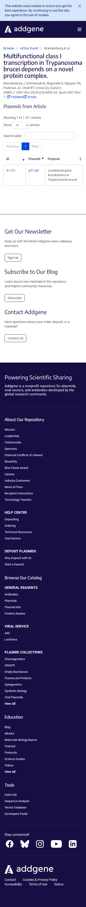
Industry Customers (17, 480)
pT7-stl (34, 170)
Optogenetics (13, 684)
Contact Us (15, 338)
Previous (12, 146)
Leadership (12, 436)
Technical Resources (18, 532)
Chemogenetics (15, 659)
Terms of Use (38, 884)
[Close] (77, 6)
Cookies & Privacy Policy (40, 880)
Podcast (10, 746)
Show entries (21, 125)
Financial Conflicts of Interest (24, 455)
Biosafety (11, 461)
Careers (10, 474)
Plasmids (11, 600)
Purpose (54, 159)
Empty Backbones (16, 671)
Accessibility (13, 884)
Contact (10, 880)
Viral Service (13, 538)
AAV (7, 633)
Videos (9, 765)
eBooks (9, 733)
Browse (8, 48)
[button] (79, 29)
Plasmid (34, 159)
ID (7, 159)
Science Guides (15, 759)
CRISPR (10, 665)
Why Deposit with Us (18, 558)
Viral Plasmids (14, 697)
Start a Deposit (14, 564)
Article (31, 97)
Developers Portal (16, 814)
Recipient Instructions (19, 493)
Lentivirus (11, 639)
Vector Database (15, 807)
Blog (7, 727)
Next (35, 146)
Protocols (11, 752)
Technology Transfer (18, 499)
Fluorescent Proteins (18, 678)
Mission (10, 429)
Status (59, 884)
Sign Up (13, 257)
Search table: (12, 136)
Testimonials (13, 442)
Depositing (12, 519)
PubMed (17, 97)
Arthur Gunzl (29, 48)
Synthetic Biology (16, 691)
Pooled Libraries (15, 613)
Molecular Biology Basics (21, 740)
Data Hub (11, 794)
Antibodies (11, 594)
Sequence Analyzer (17, 801)
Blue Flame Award (16, 468)
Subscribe (15, 298)
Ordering (10, 525)
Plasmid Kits (13, 607)
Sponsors (11, 448)
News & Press (14, 487)
